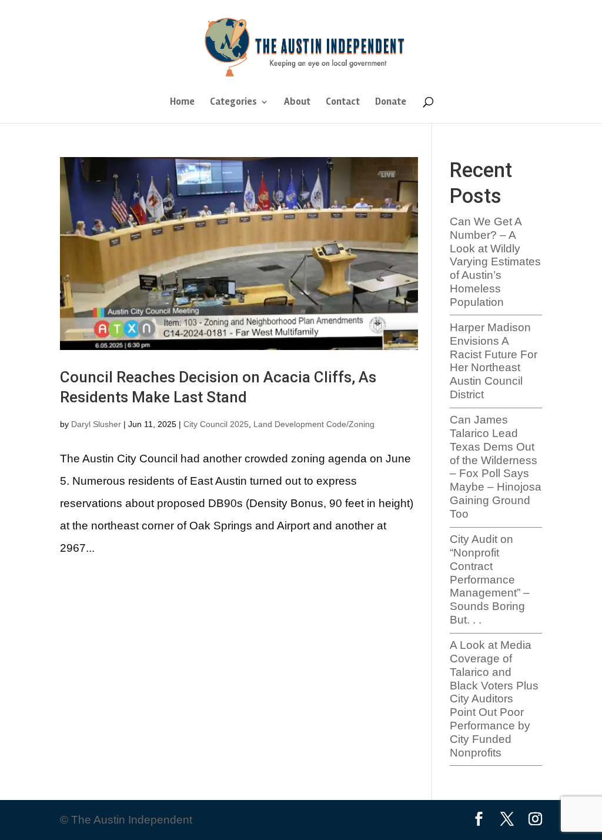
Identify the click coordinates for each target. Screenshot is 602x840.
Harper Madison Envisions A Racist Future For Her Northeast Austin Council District (493, 361)
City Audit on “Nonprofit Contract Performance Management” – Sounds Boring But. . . (490, 579)
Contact (343, 103)
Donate (390, 103)
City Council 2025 (216, 424)
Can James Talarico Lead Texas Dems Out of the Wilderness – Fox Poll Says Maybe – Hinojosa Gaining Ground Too (495, 467)
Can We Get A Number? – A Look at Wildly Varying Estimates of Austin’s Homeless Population (495, 261)
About (297, 103)
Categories (233, 103)
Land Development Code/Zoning (313, 424)
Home (182, 103)
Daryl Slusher (96, 424)
